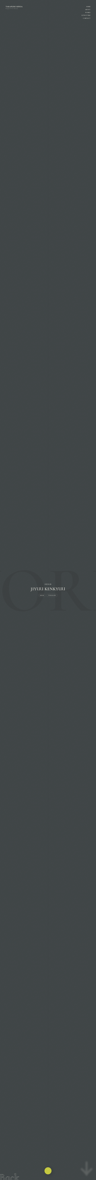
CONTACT (86, 18)
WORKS (87, 12)
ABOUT (87, 9)
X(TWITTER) (85, 15)
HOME (88, 6)
